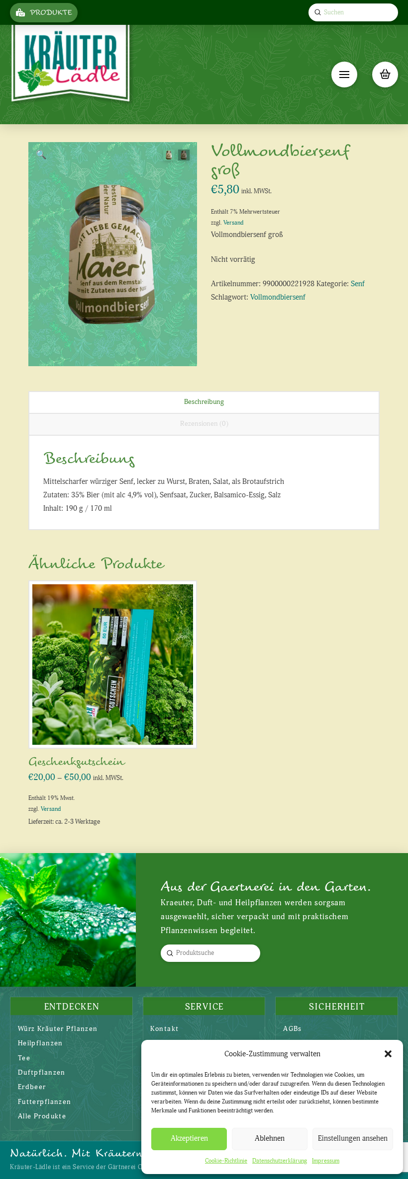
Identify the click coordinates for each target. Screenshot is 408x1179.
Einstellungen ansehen (353, 1138)
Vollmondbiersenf (278, 297)
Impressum (325, 1161)
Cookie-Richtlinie (226, 1161)
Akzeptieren (189, 1138)
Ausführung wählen (116, 730)
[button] (388, 1054)
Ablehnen (270, 1138)
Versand (233, 223)
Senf (358, 284)
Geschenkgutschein (76, 762)
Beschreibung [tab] (204, 401)
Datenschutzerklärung (279, 1161)
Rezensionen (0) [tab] (204, 423)
